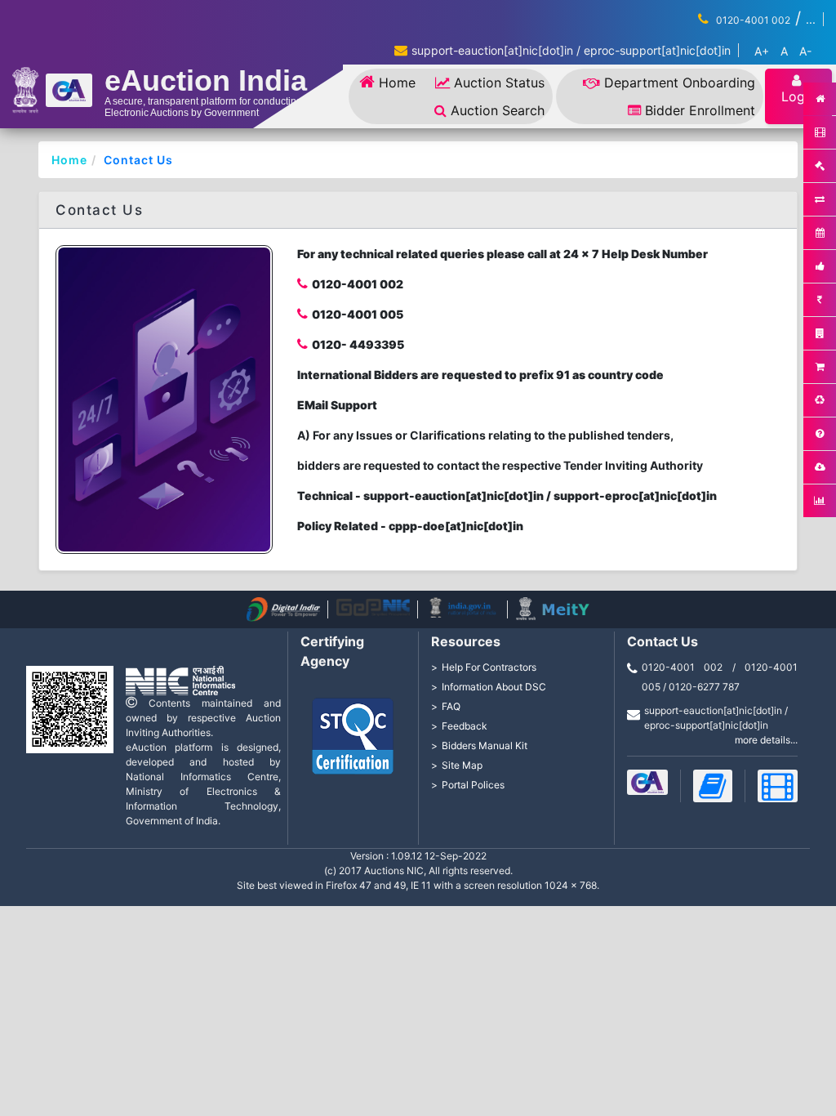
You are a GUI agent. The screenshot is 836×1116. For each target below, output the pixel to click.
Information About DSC (494, 687)
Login (798, 96)
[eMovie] (778, 786)
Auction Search (498, 110)
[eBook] (713, 786)
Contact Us (138, 160)
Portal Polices (473, 785)
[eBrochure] (647, 782)
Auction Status (499, 82)
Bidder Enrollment (700, 110)
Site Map (462, 765)
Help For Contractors (489, 667)
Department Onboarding (679, 82)
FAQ (451, 706)
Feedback (464, 726)
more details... (766, 740)
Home (397, 82)
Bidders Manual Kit (484, 745)
